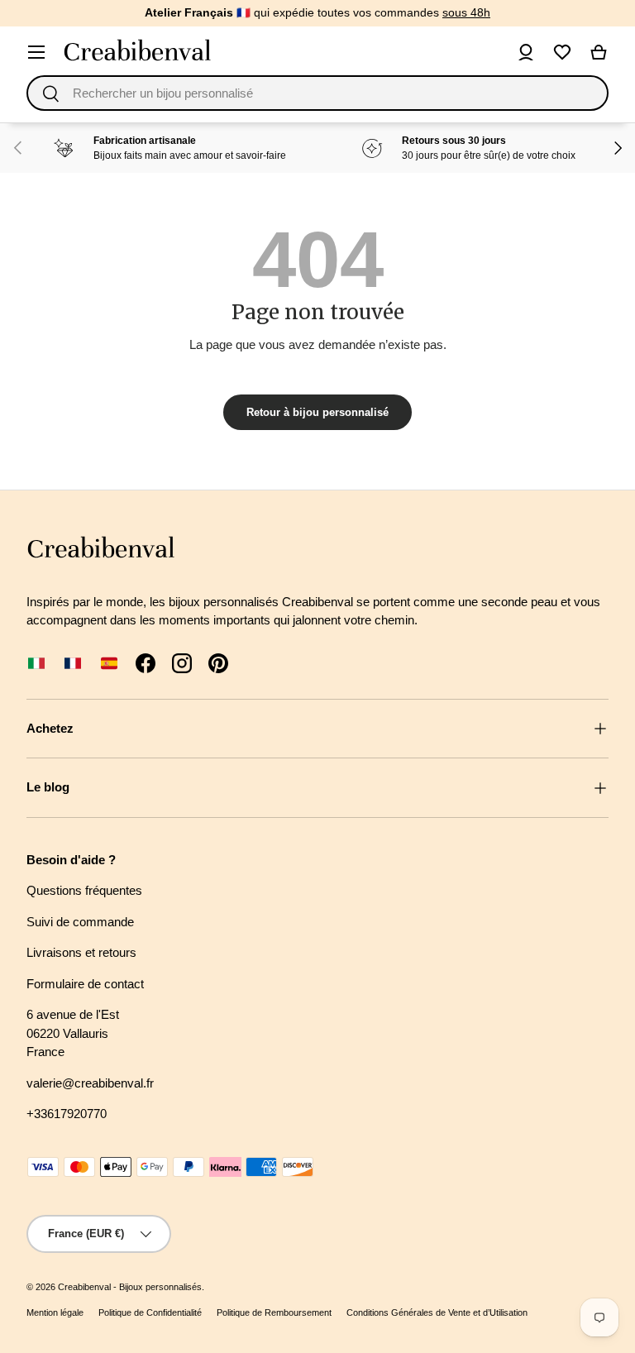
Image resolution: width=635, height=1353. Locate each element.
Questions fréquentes (84, 890)
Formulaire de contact (85, 984)
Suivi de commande (80, 922)
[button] (598, 52)
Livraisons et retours (81, 952)
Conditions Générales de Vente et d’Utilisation (437, 1312)
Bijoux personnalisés (160, 1287)
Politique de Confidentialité (150, 1312)
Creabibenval (84, 1287)
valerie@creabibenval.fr (90, 1083)
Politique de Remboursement (274, 1312)
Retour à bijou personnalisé (317, 412)
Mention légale (55, 1312)
